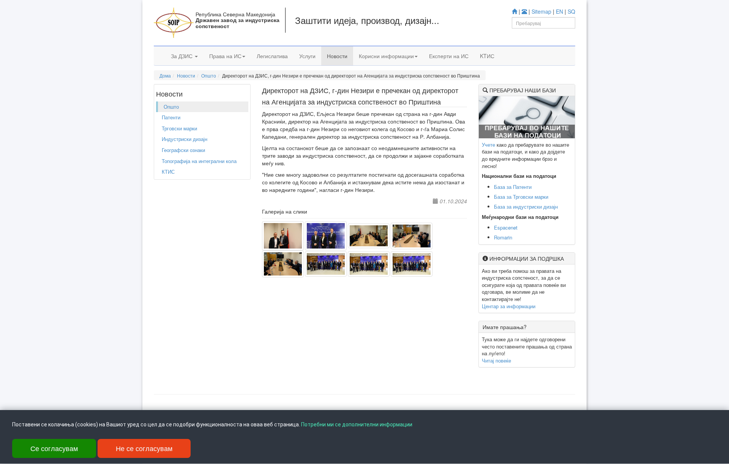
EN (559, 11)
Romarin (503, 237)
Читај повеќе (496, 360)
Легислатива (272, 56)
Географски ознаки (183, 150)
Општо (208, 75)
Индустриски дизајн (184, 139)
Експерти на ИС (449, 56)
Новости (337, 56)
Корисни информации (386, 56)
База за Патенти (513, 186)
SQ (571, 11)
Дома (165, 75)
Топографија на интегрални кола (199, 161)
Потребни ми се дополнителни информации (356, 424)
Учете (488, 144)
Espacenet (506, 227)
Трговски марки (179, 128)
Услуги (307, 56)
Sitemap (541, 11)
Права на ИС (225, 56)
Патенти (171, 117)
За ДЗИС (182, 56)
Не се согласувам (144, 448)
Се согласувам (54, 448)
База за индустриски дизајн (526, 206)
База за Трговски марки (521, 196)
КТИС (168, 171)
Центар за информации (508, 306)
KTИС (487, 56)
